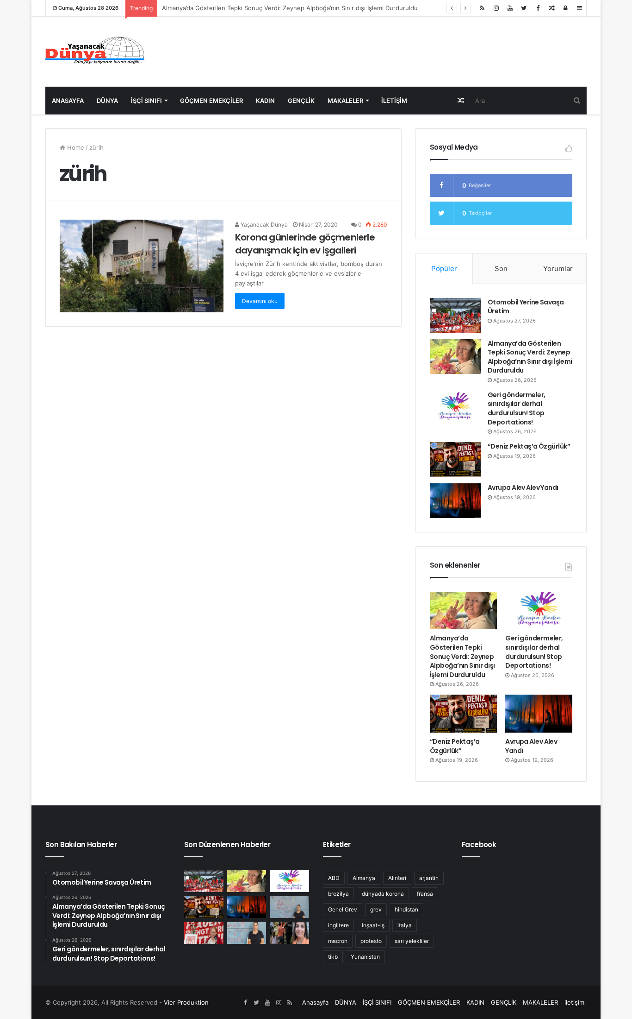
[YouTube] (510, 8)
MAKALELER (345, 100)
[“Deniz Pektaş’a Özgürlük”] (455, 459)
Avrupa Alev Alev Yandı (523, 487)
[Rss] (482, 8)
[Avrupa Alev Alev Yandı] (455, 500)
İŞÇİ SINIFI (146, 100)
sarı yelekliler (412, 940)
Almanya (364, 877)
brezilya (338, 893)
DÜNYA (107, 100)
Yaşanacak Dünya (263, 224)
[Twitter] (524, 8)
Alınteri (397, 877)
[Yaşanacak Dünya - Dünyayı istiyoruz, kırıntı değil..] (95, 51)
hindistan (406, 909)
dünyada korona (383, 893)
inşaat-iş (373, 925)
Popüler (444, 268)
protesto (371, 940)
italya (404, 925)
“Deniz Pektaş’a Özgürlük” (529, 446)
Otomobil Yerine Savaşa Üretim (526, 306)
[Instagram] (496, 8)
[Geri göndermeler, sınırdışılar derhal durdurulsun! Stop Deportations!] (455, 408)
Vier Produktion (186, 1002)
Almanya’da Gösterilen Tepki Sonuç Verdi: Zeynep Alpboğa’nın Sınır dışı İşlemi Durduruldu (530, 357)
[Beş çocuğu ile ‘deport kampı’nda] (246, 933)
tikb (333, 956)
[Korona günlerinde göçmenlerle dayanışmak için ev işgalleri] (141, 266)
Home (74, 147)
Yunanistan (365, 956)
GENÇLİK (301, 100)
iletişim (394, 100)
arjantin (429, 877)
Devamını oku (260, 300)
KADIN (265, 100)
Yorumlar (558, 268)
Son (501, 268)
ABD (334, 877)
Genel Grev (342, 909)
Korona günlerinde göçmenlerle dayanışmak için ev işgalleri (305, 244)
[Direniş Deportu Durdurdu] (289, 907)
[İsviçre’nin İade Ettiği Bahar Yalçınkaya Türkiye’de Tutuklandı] (289, 933)
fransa (425, 893)
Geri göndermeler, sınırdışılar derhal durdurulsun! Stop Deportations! (516, 408)
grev (376, 909)
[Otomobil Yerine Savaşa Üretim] (455, 315)
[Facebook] (538, 8)
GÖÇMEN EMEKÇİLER (211, 100)
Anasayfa (68, 100)
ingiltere (338, 925)
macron (337, 940)
